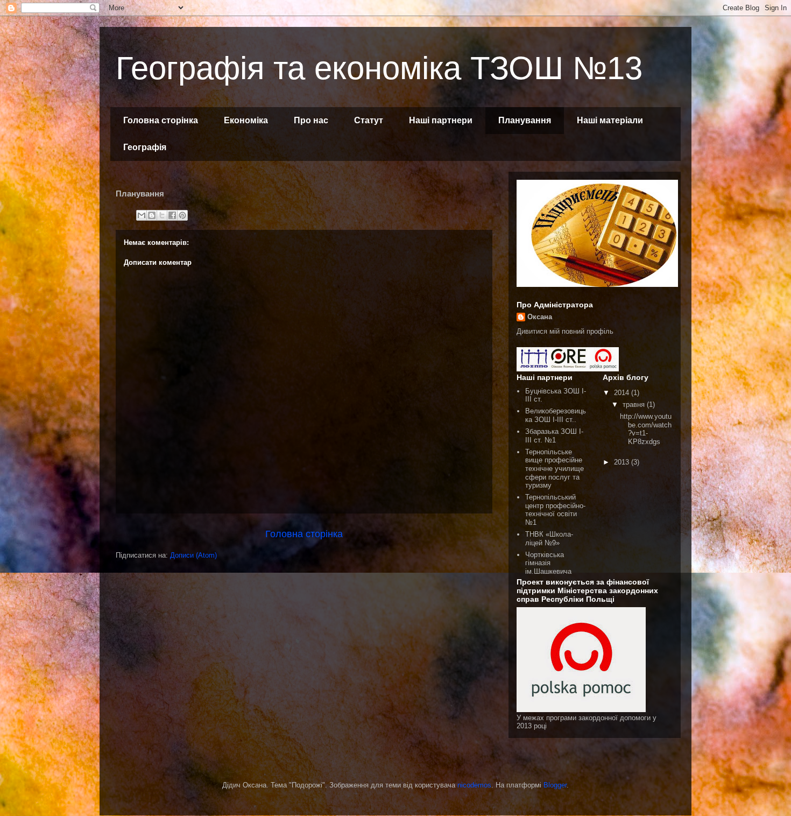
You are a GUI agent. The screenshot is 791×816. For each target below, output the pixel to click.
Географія (144, 147)
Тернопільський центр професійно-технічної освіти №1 (555, 509)
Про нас (311, 120)
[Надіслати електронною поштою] (141, 215)
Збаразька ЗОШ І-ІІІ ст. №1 (554, 435)
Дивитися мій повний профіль (565, 331)
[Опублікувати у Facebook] (172, 215)
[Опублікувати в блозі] (151, 215)
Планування (524, 120)
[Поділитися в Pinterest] (182, 215)
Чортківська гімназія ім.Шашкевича (548, 563)
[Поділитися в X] (162, 215)
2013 (622, 462)
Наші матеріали (610, 120)
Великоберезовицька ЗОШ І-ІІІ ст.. (555, 415)
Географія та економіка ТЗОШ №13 (379, 68)
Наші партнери (440, 120)
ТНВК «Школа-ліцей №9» (549, 538)
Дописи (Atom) (193, 555)
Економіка (246, 120)
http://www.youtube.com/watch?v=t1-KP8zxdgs (646, 429)
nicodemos (474, 785)
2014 (622, 393)
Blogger (555, 785)
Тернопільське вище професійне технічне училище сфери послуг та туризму (554, 468)
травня (635, 404)
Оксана (539, 317)
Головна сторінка (160, 120)
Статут (368, 120)
